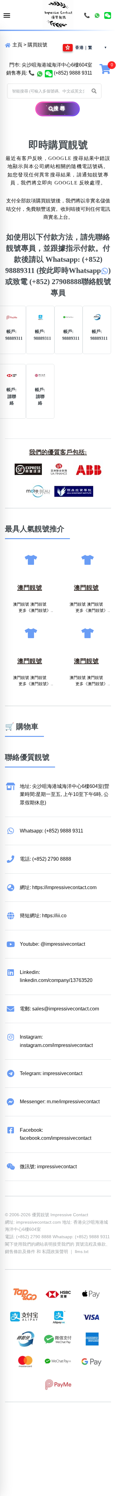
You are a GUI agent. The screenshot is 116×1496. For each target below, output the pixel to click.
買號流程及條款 (90, 1244)
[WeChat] (107, 15)
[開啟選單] (7, 16)
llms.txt (81, 1251)
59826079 (39, 1429)
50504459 (86, 1429)
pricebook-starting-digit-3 (61, 1445)
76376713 (39, 1437)
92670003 (39, 1421)
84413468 (63, 1429)
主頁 (16, 44)
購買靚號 (37, 44)
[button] (94, 91)
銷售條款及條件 (20, 1251)
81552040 (16, 1429)
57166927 (86, 1421)
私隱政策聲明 (55, 1251)
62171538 (16, 1421)
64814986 (16, 1437)
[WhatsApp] (97, 15)
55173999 (63, 1421)
